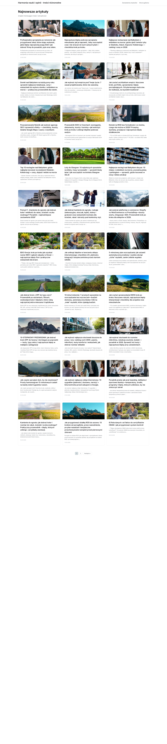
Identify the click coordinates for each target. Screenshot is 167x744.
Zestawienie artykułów (129, 3)
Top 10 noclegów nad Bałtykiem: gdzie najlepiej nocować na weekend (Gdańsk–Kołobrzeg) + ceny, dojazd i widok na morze (38, 169)
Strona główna (144, 3)
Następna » (87, 453)
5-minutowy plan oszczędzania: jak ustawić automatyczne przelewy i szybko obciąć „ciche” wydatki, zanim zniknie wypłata (127, 254)
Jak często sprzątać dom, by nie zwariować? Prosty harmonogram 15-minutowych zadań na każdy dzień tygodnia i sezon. (39, 382)
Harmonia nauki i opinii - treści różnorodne (39, 2)
